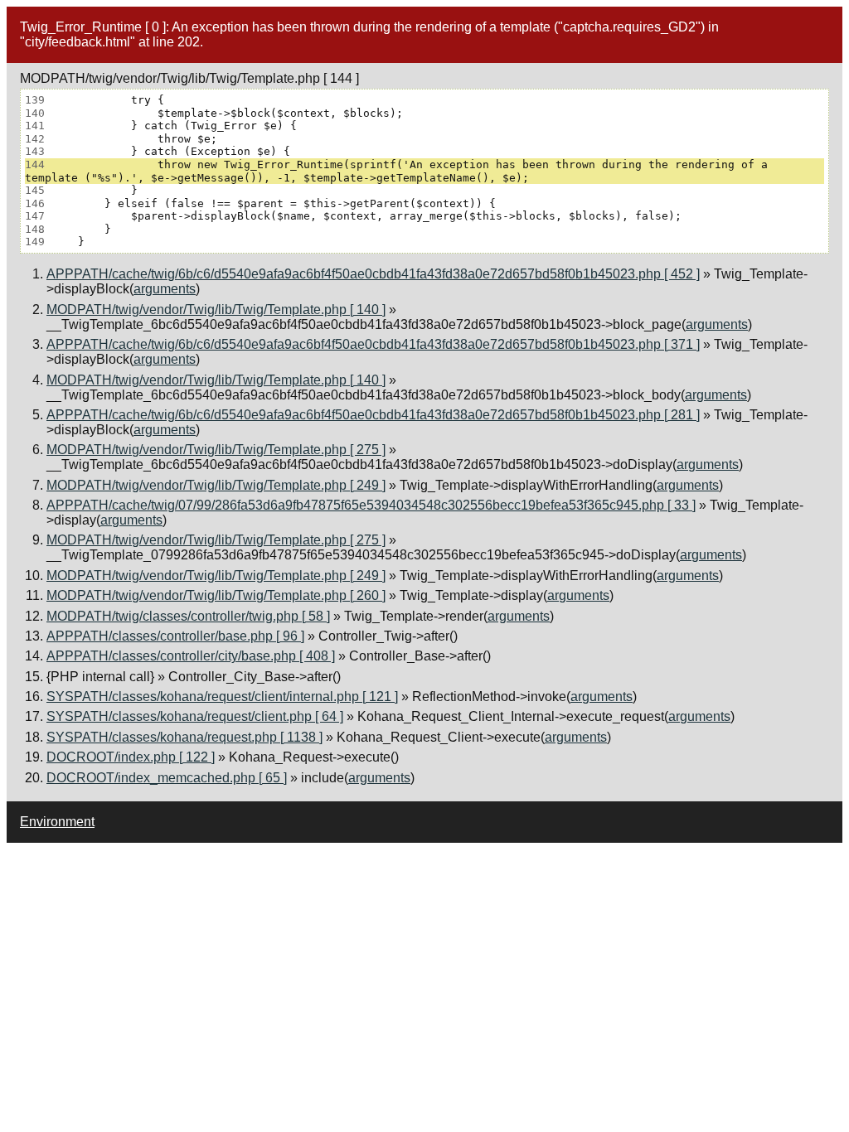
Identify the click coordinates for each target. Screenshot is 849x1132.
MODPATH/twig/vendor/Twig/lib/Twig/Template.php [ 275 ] (216, 450)
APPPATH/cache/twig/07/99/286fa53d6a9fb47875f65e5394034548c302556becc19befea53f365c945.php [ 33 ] (371, 505)
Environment (57, 822)
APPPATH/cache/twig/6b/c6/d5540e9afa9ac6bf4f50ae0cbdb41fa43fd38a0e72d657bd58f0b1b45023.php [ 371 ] (373, 344)
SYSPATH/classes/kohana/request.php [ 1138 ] (184, 737)
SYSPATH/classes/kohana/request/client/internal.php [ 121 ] (222, 696)
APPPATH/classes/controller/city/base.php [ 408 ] (190, 656)
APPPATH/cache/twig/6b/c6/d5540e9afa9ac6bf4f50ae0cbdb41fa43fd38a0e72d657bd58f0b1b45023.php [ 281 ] (373, 415)
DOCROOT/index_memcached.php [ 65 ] (166, 778)
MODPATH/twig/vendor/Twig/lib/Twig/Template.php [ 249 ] (216, 485)
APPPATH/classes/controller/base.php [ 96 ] (175, 636)
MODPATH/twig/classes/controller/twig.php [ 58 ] (188, 616)
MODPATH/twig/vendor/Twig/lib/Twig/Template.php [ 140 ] (216, 309)
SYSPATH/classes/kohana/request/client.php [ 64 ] (194, 716)
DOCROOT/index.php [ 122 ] (130, 757)
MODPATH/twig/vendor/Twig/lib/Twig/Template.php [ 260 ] (216, 595)
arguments (164, 289)
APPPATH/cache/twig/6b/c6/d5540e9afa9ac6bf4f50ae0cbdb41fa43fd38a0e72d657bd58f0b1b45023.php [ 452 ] (373, 274)
